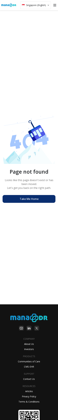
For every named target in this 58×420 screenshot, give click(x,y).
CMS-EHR (29, 366)
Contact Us (29, 378)
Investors (29, 349)
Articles (29, 391)
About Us (29, 343)
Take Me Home (29, 199)
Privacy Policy (29, 396)
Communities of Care (29, 361)
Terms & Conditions (29, 401)
